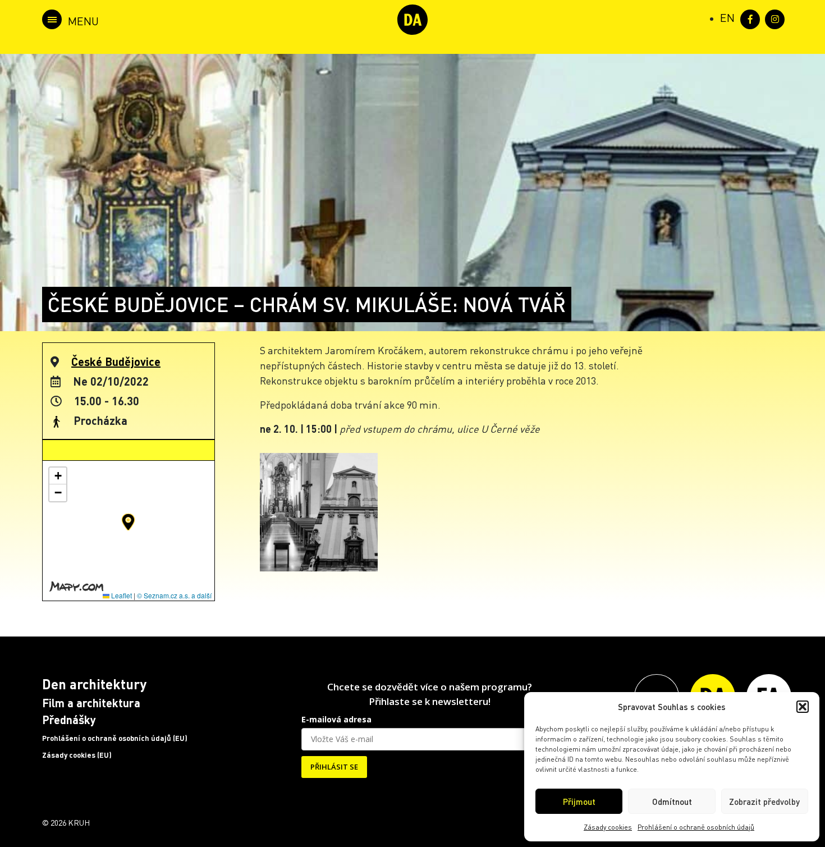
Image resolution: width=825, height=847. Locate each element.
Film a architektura (91, 702)
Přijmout (579, 801)
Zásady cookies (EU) (77, 754)
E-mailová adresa (336, 719)
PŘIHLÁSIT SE (334, 767)
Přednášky (69, 719)
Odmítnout (672, 801)
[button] (802, 706)
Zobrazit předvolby (764, 801)
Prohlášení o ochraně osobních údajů (696, 827)
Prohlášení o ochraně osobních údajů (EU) (114, 738)
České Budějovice (116, 361)
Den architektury (94, 684)
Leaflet (120, 595)
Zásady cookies (608, 827)
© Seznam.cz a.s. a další (174, 595)
